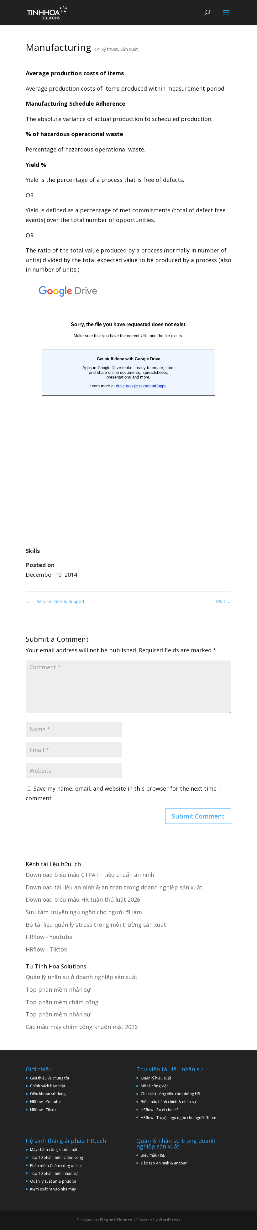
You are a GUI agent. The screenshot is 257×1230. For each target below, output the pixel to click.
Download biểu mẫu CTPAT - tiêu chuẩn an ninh (90, 874)
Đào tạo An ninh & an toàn (164, 1163)
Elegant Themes (116, 1219)
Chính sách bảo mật (47, 1086)
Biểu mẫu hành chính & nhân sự (170, 1101)
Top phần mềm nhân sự (58, 989)
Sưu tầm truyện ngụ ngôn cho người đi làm (84, 912)
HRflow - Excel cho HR (160, 1109)
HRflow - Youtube (49, 937)
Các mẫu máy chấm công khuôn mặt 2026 (82, 1027)
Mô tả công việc (154, 1086)
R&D (223, 601)
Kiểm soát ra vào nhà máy (53, 1189)
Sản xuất (129, 49)
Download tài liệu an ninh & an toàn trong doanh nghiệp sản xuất (114, 887)
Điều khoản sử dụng (48, 1093)
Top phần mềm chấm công (62, 1002)
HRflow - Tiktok (46, 949)
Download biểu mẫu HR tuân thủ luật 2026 (83, 899)
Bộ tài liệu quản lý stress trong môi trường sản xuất (96, 924)
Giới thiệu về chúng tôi (49, 1078)
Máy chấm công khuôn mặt (53, 1149)
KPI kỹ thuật (105, 49)
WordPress (170, 1219)
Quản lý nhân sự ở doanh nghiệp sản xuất (82, 977)
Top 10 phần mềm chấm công (56, 1157)
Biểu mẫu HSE (153, 1155)
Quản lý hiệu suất (156, 1078)
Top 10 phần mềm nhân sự (54, 1173)
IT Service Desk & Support (55, 601)
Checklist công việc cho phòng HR (170, 1093)
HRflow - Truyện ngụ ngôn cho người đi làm (178, 1117)
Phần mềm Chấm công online (56, 1165)
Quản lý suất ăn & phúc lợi (53, 1181)
